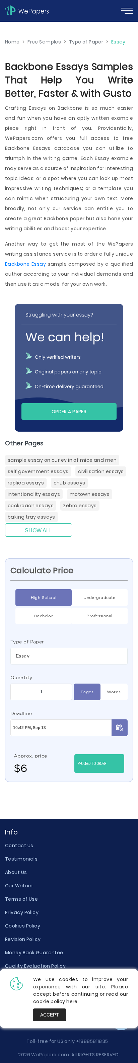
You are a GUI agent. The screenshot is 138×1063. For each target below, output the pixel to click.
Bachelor (43, 616)
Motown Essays (90, 494)
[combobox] (69, 656)
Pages (87, 692)
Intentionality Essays (34, 494)
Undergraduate (99, 597)
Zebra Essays (79, 505)
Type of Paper (27, 641)
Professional (99, 616)
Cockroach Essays (31, 505)
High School (44, 597)
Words (114, 692)
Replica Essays (26, 482)
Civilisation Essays (101, 471)
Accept (49, 1014)
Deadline (21, 713)
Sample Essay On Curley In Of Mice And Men (62, 460)
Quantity (21, 677)
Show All (38, 530)
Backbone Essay (25, 264)
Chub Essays (69, 482)
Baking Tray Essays (31, 517)
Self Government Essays (38, 471)
